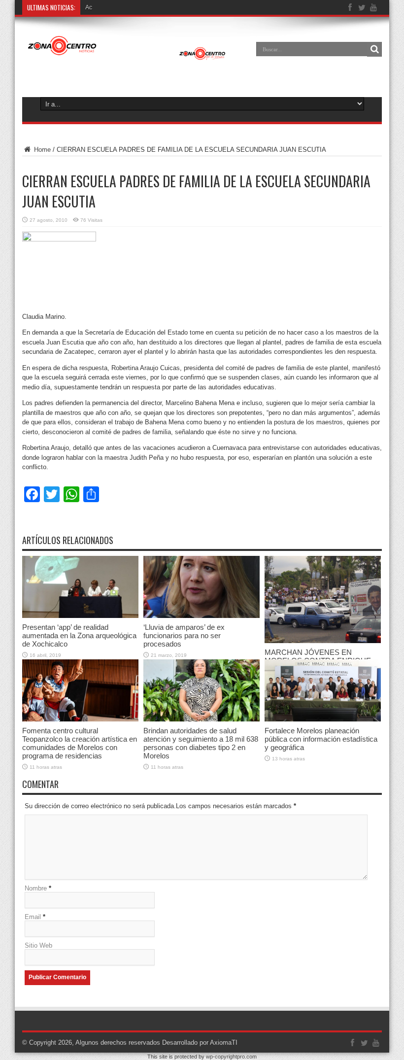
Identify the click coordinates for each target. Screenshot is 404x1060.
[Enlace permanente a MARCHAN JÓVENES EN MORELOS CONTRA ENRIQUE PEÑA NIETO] (323, 641)
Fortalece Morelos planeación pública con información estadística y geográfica (321, 739)
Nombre (36, 888)
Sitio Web (38, 945)
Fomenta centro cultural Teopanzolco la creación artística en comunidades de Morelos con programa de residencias (79, 743)
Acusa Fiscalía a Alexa (115, 7)
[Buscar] (374, 49)
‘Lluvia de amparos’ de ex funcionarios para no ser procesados (184, 635)
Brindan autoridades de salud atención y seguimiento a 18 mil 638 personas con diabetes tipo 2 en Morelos (200, 743)
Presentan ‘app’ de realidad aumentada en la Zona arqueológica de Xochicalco (79, 635)
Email (33, 917)
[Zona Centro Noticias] (127, 56)
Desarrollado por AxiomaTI (199, 1042)
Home (41, 149)
